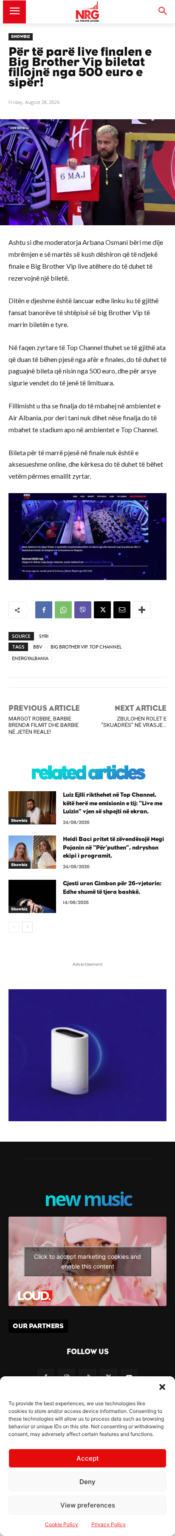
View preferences (87, 1505)
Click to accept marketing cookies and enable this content (87, 1261)
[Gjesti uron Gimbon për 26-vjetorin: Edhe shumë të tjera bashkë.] (32, 896)
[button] (162, 1387)
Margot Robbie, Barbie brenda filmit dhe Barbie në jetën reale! (43, 725)
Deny (87, 1482)
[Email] (121, 609)
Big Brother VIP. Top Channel (86, 647)
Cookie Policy (61, 1524)
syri (43, 636)
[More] (142, 609)
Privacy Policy (108, 1524)
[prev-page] (13, 927)
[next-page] (27, 927)
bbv (37, 647)
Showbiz (20, 36)
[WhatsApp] (63, 609)
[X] (102, 609)
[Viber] (82, 609)
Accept (87, 1458)
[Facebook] (43, 609)
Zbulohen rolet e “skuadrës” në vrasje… (134, 721)
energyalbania (30, 658)
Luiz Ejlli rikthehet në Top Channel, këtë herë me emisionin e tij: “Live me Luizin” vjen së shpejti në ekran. (112, 803)
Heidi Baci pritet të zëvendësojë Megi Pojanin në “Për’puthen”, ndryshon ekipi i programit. (113, 847)
